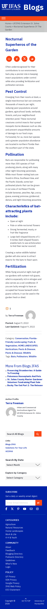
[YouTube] (24, 509)
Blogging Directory (14, 553)
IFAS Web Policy (13, 586)
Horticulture (11, 349)
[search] (38, 434)
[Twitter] (12, 509)
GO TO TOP (26, 601)
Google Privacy (12, 583)
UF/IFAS (9, 451)
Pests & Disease (27, 349)
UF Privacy (10, 576)
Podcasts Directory (14, 557)
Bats (13, 356)
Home (8, 23)
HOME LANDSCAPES (28, 345)
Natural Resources (14, 527)
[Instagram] (37, 509)
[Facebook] (6, 509)
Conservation (21, 338)
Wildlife (27, 353)
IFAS (42, 604)
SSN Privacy (11, 579)
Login (7, 567)
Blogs (34, 7)
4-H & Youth (11, 537)
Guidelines (10, 560)
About (8, 547)
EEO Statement (12, 589)
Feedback (10, 550)
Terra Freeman (14, 403)
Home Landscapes (14, 531)
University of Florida (39, 602)
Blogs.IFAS (10, 444)
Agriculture (10, 524)
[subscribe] (38, 502)
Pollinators (22, 356)
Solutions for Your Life (16, 447)
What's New (11, 563)
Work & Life (10, 534)
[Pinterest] (18, 509)
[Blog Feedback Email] (31, 509)
